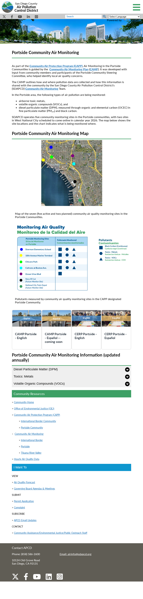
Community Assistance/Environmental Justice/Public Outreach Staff (50, 532)
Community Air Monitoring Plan (68, 69)
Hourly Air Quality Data (26, 459)
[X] (4, 17)
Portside (25, 446)
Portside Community (32, 427)
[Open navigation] (136, 7)
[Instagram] (36, 17)
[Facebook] (12, 17)
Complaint (19, 507)
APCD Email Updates (25, 520)
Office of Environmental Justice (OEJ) (34, 408)
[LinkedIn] (28, 17)
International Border (32, 440)
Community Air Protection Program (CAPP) (37, 414)
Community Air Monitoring (29, 433)
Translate (134, 20)
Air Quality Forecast (24, 482)
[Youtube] (20, 17)
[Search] (104, 16)
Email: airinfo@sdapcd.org (75, 554)
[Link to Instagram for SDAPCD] (60, 579)
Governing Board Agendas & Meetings (34, 488)
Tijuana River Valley (31, 452)
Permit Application (24, 501)
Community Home (24, 402)
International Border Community (38, 421)
